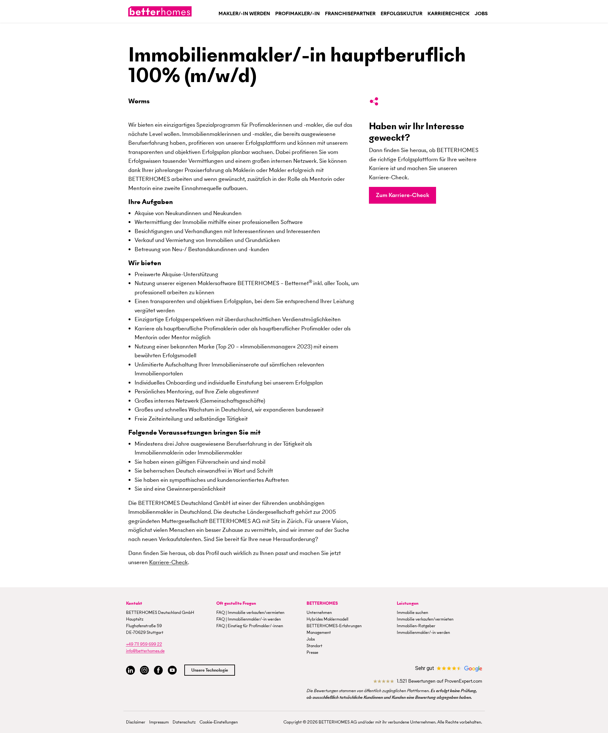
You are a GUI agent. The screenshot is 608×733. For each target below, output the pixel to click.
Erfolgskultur (401, 13)
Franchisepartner (350, 13)
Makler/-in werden (244, 13)
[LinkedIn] (130, 670)
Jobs (481, 13)
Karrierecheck (449, 13)
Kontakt (134, 603)
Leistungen (408, 603)
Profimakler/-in (297, 13)
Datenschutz (184, 722)
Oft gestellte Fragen (236, 603)
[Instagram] (144, 670)
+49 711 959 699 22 (144, 644)
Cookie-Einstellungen (219, 722)
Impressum (159, 722)
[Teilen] (374, 103)
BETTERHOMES (322, 603)
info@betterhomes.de (145, 651)
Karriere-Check (168, 562)
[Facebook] (158, 670)
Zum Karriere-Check (402, 195)
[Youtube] (172, 670)
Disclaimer (135, 722)
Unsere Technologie (209, 670)
